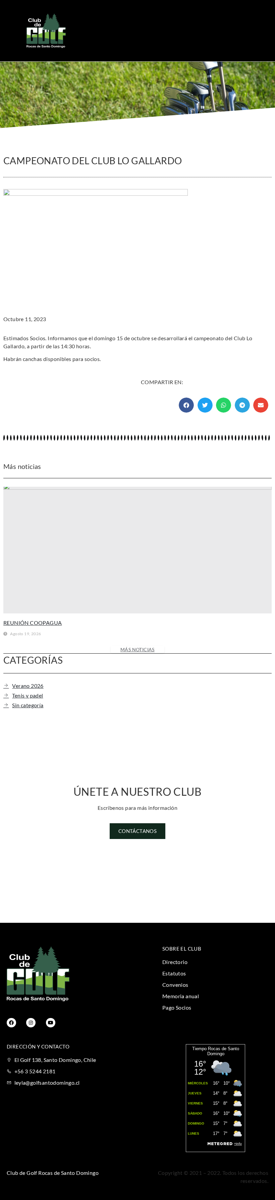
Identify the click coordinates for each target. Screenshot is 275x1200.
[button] (183, 30)
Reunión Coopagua (32, 622)
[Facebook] (11, 1022)
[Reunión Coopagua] (137, 550)
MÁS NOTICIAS (137, 649)
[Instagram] (31, 1022)
